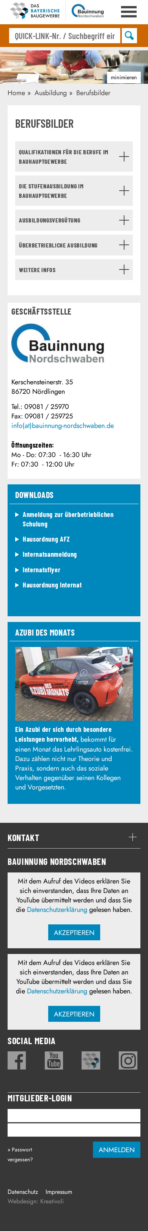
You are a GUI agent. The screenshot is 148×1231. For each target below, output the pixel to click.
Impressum (59, 1191)
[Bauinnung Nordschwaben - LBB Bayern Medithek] (91, 1060)
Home (16, 93)
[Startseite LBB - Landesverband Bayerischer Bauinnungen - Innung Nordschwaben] (57, 12)
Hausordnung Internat (52, 585)
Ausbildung (51, 93)
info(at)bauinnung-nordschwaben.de (62, 426)
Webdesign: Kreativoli (36, 1201)
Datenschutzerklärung (57, 910)
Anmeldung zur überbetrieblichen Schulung (68, 519)
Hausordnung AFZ (46, 539)
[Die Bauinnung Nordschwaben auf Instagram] (128, 1060)
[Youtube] (54, 1060)
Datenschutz (23, 1191)
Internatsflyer (41, 569)
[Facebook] (17, 1060)
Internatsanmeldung (50, 554)
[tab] (74, 156)
